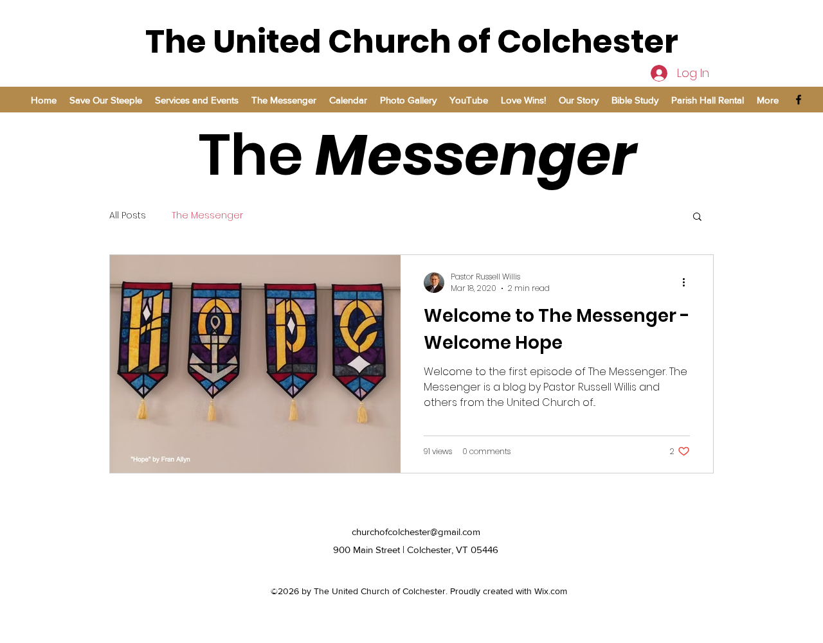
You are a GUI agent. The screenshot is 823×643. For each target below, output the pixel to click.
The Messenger (207, 215)
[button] (697, 217)
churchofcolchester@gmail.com (416, 531)
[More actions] (688, 282)
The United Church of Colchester (411, 41)
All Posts (127, 215)
